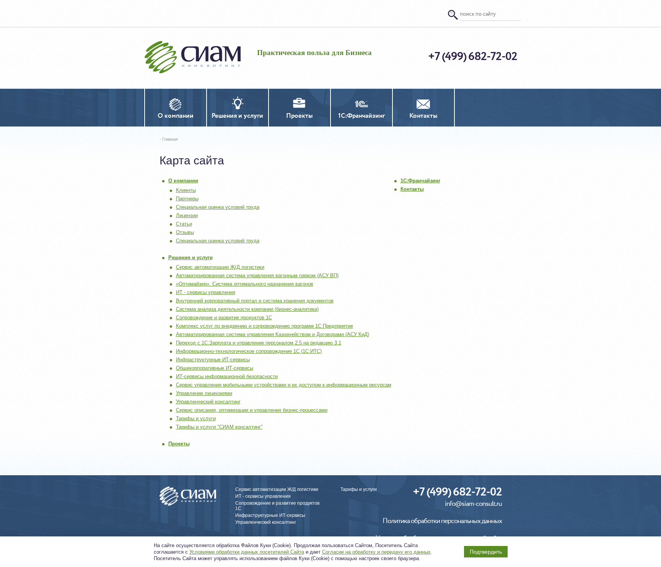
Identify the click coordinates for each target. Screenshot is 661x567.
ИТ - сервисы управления (205, 292)
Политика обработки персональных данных (442, 521)
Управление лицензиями (204, 393)
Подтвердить (486, 552)
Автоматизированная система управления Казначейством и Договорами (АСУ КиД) (272, 334)
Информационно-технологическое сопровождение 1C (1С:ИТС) (249, 351)
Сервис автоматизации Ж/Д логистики (220, 267)
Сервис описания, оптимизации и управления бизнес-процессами (251, 410)
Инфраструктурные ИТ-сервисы (213, 359)
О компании (183, 181)
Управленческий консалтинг (208, 402)
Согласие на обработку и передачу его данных (376, 552)
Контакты (412, 189)
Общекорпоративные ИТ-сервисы (214, 368)
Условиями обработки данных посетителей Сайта (246, 552)
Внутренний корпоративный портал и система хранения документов (255, 301)
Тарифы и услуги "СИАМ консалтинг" (219, 427)
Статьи (184, 224)
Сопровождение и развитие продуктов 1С (224, 317)
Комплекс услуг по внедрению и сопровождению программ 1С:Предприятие (264, 326)
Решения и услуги (190, 257)
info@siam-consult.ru (473, 504)
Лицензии (187, 215)
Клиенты (186, 190)
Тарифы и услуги (196, 418)
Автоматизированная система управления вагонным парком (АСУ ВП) (257, 275)
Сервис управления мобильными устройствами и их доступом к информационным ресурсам (283, 385)
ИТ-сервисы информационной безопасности (227, 376)
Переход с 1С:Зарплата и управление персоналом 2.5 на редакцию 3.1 (258, 343)
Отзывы (185, 232)
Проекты (179, 444)
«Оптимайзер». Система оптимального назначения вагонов (244, 284)
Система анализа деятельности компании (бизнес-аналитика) (247, 309)
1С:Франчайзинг (420, 181)
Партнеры (187, 198)
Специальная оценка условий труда (217, 207)
